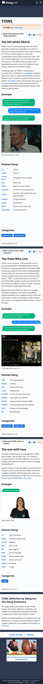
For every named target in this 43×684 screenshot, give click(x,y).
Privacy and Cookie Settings (16, 682)
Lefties (4, 173)
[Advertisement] (21, 11)
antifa (4, 203)
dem (3, 183)
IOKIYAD (5, 190)
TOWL (7, 28)
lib (3, 169)
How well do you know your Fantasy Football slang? (21, 658)
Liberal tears (4, 177)
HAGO (4, 560)
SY (30, 478)
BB (3, 412)
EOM (3, 553)
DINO (4, 206)
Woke (4, 186)
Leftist (4, 194)
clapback (28, 73)
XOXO (16, 478)
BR (3, 549)
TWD (3, 380)
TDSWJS (4, 405)
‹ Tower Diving (15, 634)
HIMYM (4, 398)
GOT (3, 387)
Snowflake (6, 210)
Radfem (5, 199)
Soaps (4, 391)
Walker (4, 384)
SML (20, 478)
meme (13, 81)
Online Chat (7, 235)
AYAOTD (5, 394)
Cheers (4, 542)
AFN (3, 546)
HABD (4, 556)
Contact (33, 682)
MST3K (4, 401)
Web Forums (19, 235)
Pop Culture (7, 426)
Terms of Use (25, 681)
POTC (4, 408)
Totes (4, 567)
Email (5, 581)
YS (24, 478)
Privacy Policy (35, 681)
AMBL (4, 539)
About (27, 682)
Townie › (30, 634)
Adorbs (4, 563)
